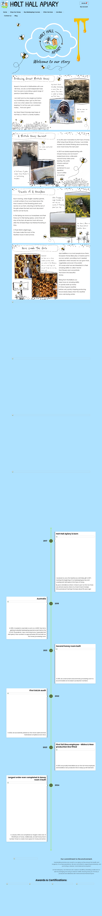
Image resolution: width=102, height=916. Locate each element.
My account (84, 7)
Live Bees (59, 12)
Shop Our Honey (15, 12)
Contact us (7, 16)
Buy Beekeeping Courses (32, 12)
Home (5, 12)
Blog (16, 16)
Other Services (48, 12)
